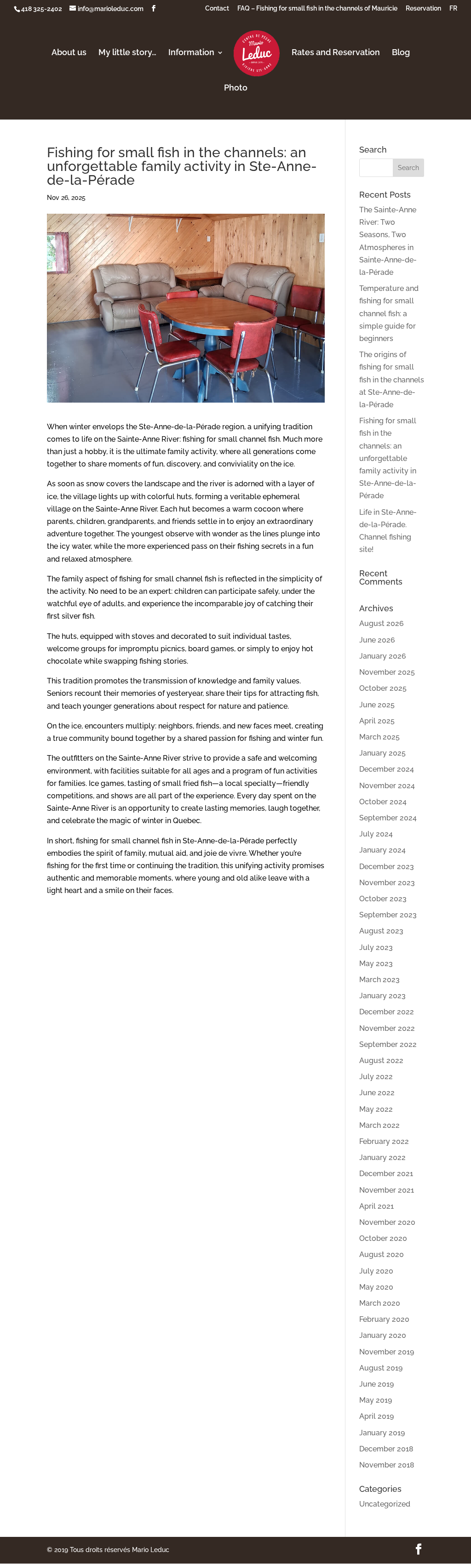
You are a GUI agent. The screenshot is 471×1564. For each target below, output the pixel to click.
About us (69, 53)
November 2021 (386, 1190)
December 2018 (386, 1449)
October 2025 (383, 688)
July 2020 (376, 1271)
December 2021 (386, 1173)
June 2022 (377, 1092)
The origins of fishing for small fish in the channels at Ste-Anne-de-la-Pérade (391, 379)
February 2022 (384, 1141)
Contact (217, 8)
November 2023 (387, 882)
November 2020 (387, 1222)
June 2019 (376, 1384)
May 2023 (376, 963)
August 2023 (381, 931)
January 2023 (382, 995)
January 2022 (382, 1157)
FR (453, 8)
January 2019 (382, 1432)
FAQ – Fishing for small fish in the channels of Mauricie (317, 8)
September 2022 (388, 1044)
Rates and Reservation (336, 53)
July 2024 (376, 834)
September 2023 (388, 914)
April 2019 (376, 1416)
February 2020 (384, 1319)
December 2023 (386, 866)
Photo (235, 88)
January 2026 (382, 656)
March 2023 (379, 979)
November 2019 (386, 1352)
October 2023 (383, 898)
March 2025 (379, 737)
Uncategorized (384, 1504)
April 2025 (377, 721)
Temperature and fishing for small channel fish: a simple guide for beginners (389, 313)
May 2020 (376, 1287)
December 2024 (386, 769)
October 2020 (383, 1238)
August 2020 (381, 1254)
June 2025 (377, 704)
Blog (401, 53)
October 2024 (383, 801)
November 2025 (387, 672)
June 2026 (377, 640)
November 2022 (387, 1028)
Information (191, 53)
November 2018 (386, 1465)
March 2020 (379, 1303)
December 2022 (386, 1011)
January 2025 (382, 753)
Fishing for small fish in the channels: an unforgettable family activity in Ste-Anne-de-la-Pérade (387, 458)
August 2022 (381, 1060)
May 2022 (376, 1109)
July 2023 (376, 947)
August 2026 (381, 623)
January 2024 (382, 850)
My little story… (127, 53)
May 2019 (375, 1400)
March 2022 (379, 1125)
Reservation (423, 8)
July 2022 (376, 1076)
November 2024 (387, 785)
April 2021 (376, 1206)
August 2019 (380, 1368)
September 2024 (388, 817)
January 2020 (382, 1335)
